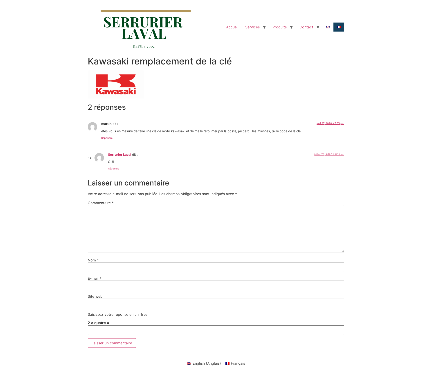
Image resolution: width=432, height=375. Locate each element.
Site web (95, 296)
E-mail (94, 278)
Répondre (106, 137)
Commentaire (101, 203)
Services (252, 27)
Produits (279, 27)
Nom (93, 260)
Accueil (232, 27)
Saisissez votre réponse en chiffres (117, 314)
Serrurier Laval (119, 154)
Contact (306, 27)
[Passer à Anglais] (328, 27)
